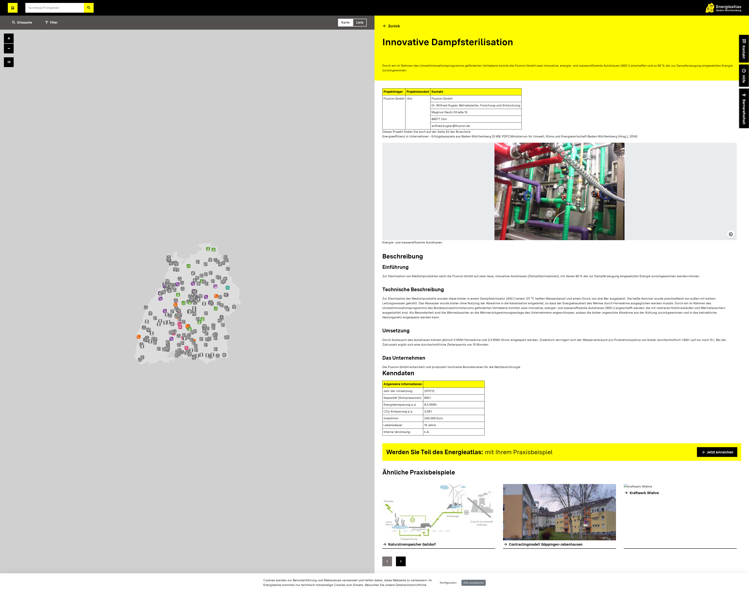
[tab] (345, 23)
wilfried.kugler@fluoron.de (450, 126)
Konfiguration (448, 582)
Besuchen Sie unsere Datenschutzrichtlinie (395, 585)
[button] (89, 8)
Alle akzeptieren (473, 582)
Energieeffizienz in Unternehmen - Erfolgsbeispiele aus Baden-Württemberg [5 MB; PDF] (445, 136)
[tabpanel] (187, 311)
